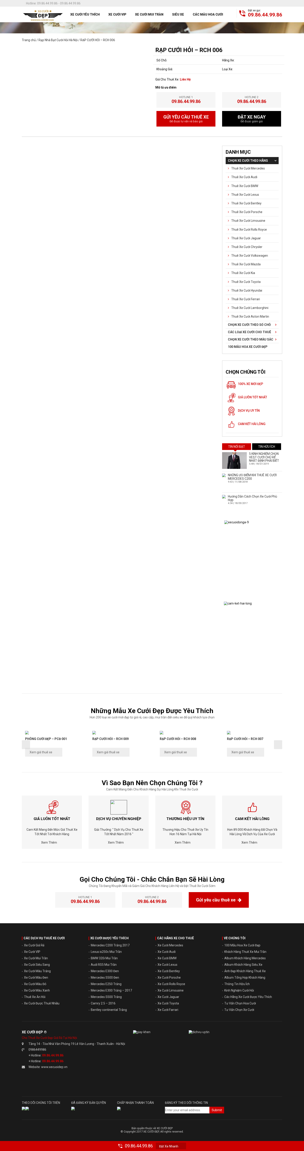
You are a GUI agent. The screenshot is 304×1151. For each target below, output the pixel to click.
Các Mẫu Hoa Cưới (208, 14)
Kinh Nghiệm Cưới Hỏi (239, 990)
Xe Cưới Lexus (167, 964)
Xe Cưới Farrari (168, 1010)
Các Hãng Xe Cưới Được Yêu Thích (248, 997)
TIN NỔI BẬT (236, 446)
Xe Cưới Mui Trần (149, 14)
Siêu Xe (178, 14)
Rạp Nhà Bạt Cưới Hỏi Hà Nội (58, 40)
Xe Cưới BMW (167, 958)
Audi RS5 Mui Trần (104, 964)
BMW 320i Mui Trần (104, 958)
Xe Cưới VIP (117, 14)
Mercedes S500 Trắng (106, 997)
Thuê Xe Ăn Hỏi (34, 997)
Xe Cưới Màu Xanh (37, 990)
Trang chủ (29, 40)
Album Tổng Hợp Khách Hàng (244, 977)
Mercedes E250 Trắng (106, 984)
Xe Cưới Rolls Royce (171, 984)
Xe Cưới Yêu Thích (85, 14)
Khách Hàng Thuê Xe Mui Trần (245, 951)
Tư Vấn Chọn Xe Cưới (239, 1010)
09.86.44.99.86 (265, 15)
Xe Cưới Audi (167, 951)
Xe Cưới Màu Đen (36, 977)
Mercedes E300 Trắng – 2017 (111, 990)
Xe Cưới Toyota (168, 1003)
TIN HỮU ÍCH (266, 446)
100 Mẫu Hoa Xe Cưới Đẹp (242, 945)
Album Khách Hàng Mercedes (245, 958)
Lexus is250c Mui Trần (106, 951)
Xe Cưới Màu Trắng (37, 971)
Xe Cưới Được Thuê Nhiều (41, 1003)
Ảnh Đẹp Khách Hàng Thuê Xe (245, 971)
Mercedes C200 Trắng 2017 (110, 945)
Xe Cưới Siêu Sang (37, 964)
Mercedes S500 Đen (105, 977)
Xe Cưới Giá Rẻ (34, 945)
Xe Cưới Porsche (169, 977)
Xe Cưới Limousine (171, 990)
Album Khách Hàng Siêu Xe (243, 964)
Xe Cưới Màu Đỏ (35, 984)
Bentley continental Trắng (109, 1010)
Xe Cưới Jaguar (168, 997)
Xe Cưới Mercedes (170, 945)
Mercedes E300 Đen (105, 971)
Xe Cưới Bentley (169, 971)
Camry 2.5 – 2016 (103, 1003)
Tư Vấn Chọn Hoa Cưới (240, 1003)
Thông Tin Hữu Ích (237, 984)
